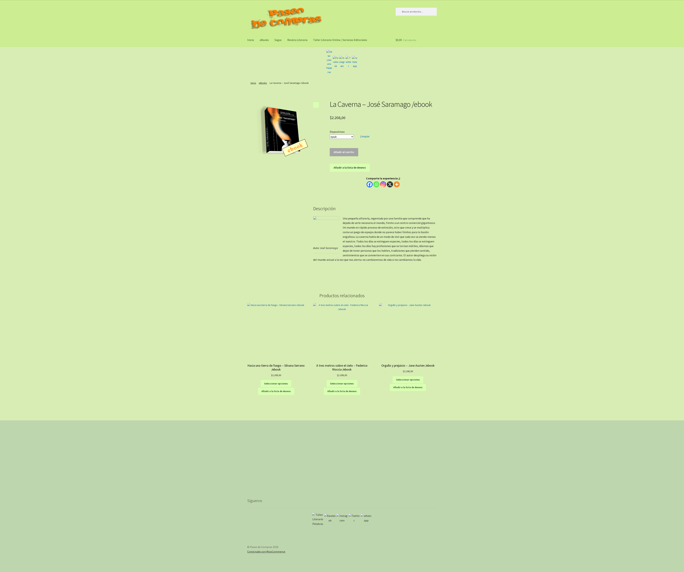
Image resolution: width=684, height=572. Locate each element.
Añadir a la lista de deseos (350, 167)
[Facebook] (335, 62)
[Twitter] (348, 62)
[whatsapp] (355, 62)
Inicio (250, 40)
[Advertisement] (342, 462)
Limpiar (365, 136)
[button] (316, 105)
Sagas (278, 40)
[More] (397, 184)
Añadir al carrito (344, 152)
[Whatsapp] (376, 184)
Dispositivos (337, 131)
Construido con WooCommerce (266, 551)
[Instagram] (342, 62)
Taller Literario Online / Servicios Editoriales (340, 40)
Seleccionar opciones (276, 383)
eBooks (264, 40)
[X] (390, 184)
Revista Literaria (297, 40)
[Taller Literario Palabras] (329, 62)
